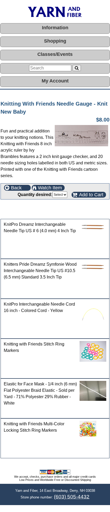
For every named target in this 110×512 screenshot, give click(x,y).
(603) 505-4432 (71, 496)
